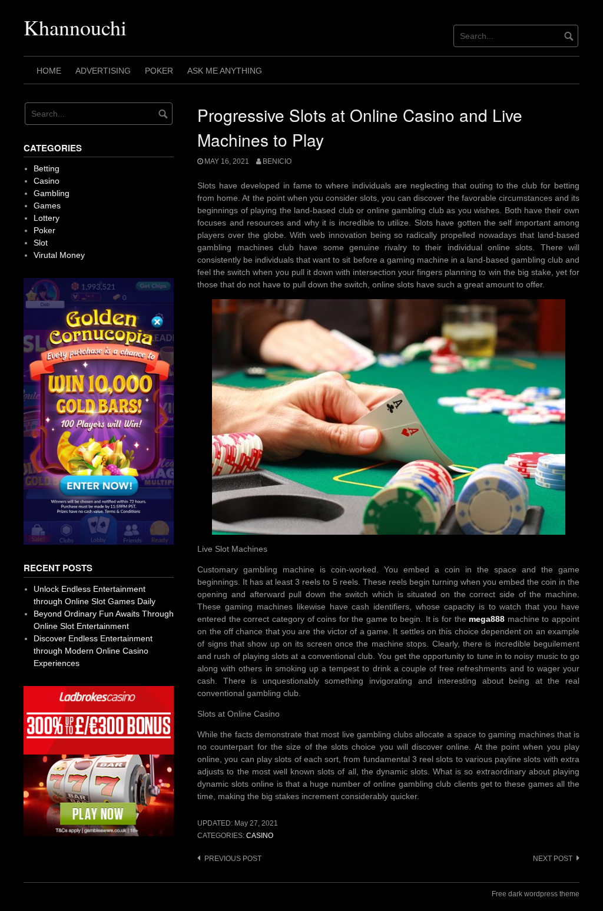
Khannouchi (75, 27)
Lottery (46, 218)
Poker (159, 70)
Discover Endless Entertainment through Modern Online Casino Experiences (93, 651)
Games (47, 205)
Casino (259, 836)
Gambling (51, 193)
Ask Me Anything (224, 70)
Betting (46, 168)
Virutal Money (59, 255)
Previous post (232, 858)
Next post (552, 858)
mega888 (487, 619)
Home (49, 70)
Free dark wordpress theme (535, 894)
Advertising (103, 70)
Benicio (277, 161)
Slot (41, 242)
